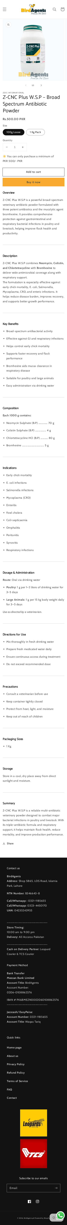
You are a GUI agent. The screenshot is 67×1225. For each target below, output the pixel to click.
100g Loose (14, 132)
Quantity (7, 140)
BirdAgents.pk (29, 1218)
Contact (12, 1097)
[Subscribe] (56, 1188)
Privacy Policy (16, 1064)
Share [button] (10, 843)
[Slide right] (41, 85)
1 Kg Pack (35, 132)
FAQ (9, 1089)
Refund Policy (16, 1072)
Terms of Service (17, 1081)
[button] (4, 9)
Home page (14, 1047)
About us (12, 1056)
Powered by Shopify (42, 1218)
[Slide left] (26, 85)
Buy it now (34, 182)
